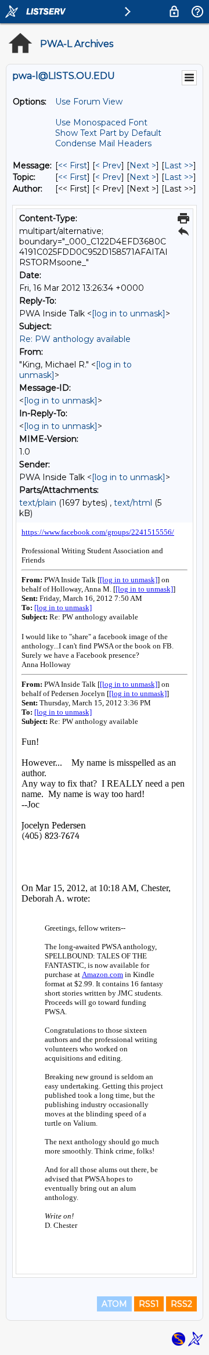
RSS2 (181, 1304)
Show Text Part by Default (108, 133)
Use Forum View (88, 101)
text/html (133, 503)
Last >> (178, 165)
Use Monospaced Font (101, 122)
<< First (72, 165)
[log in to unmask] (128, 313)
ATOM (114, 1304)
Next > (142, 165)
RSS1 (149, 1304)
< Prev (108, 165)
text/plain (37, 503)
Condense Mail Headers (103, 143)
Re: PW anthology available (75, 339)
